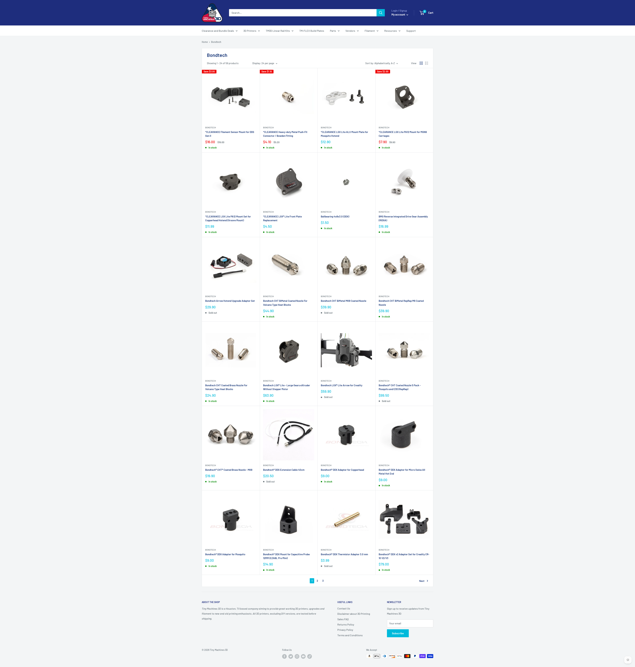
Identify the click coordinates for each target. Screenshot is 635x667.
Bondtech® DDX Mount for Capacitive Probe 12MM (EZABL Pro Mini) (286, 556)
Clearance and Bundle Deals (218, 30)
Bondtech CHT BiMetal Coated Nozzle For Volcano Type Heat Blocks (285, 302)
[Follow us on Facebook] (284, 656)
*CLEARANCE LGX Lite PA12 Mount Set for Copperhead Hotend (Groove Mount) (228, 218)
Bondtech (216, 42)
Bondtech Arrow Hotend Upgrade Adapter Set (230, 300)
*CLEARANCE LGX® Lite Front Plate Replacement (282, 218)
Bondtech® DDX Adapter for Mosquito (225, 554)
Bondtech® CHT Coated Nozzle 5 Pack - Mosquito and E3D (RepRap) (400, 387)
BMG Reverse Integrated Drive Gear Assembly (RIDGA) (403, 218)
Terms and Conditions (350, 635)
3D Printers (249, 30)
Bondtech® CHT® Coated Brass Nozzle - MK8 (228, 469)
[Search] (381, 12)
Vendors (350, 30)
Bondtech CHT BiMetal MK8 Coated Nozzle (343, 300)
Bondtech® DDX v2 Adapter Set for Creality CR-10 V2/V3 (404, 556)
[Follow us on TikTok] (309, 656)
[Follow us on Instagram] (297, 656)
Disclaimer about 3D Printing (353, 613)
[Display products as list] (426, 63)
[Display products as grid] (421, 63)
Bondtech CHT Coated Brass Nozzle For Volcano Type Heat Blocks (226, 387)
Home (205, 42)
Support (411, 30)
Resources (390, 30)
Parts (333, 30)
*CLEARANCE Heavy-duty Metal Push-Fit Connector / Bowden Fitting (285, 133)
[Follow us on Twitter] (290, 656)
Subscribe (398, 633)
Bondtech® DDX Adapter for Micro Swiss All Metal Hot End (402, 471)
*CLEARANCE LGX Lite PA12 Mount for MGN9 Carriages (403, 133)
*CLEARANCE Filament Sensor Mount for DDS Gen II (229, 133)
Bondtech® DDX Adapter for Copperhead (342, 469)
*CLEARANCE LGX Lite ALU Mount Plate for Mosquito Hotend (344, 133)
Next (421, 580)
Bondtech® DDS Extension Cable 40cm (283, 469)
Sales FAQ (343, 619)
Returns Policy (345, 624)
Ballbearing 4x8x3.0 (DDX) (335, 216)
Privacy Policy (345, 629)
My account (398, 14)
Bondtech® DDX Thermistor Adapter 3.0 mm (344, 554)
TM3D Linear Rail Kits (278, 30)
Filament (370, 30)
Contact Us (343, 608)
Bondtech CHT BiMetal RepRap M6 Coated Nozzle (401, 302)
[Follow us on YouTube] (303, 656)
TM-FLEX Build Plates (311, 30)
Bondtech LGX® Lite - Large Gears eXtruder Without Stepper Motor (286, 387)
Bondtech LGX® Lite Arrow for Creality (341, 385)
